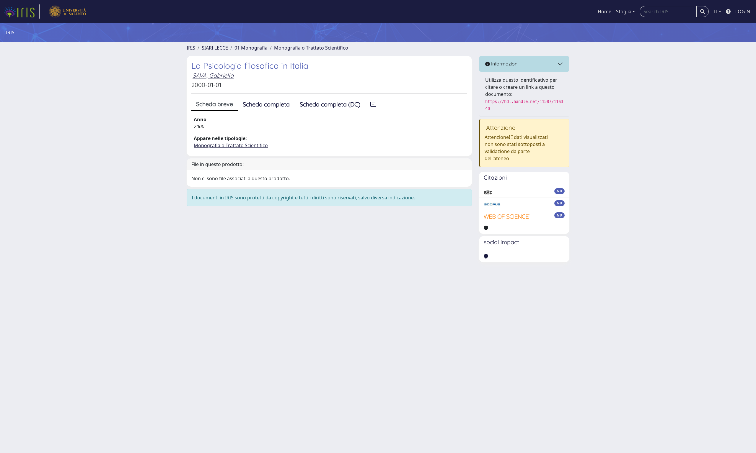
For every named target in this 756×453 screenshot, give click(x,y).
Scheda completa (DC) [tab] (330, 104)
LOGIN (742, 11)
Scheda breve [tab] (214, 104)
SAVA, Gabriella (213, 75)
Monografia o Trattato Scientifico (311, 48)
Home (604, 11)
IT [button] (715, 11)
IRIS (191, 48)
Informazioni (504, 64)
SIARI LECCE (215, 48)
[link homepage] (22, 11)
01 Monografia (251, 48)
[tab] (373, 104)
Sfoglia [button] (623, 11)
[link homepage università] (67, 11)
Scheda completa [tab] (266, 104)
